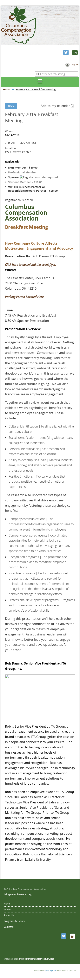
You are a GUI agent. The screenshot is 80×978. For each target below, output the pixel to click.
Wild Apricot (51, 970)
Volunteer (9, 926)
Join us (7, 909)
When (9, 131)
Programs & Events (14, 921)
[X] (66, 53)
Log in (74, 64)
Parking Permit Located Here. (24, 297)
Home (6, 89)
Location (10, 148)
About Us (9, 915)
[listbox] (58, 105)
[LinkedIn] (75, 53)
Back (11, 106)
